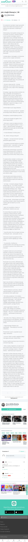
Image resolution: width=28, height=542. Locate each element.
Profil (24, 409)
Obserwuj (8, 20)
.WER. (6, 462)
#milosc (20, 432)
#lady (16, 432)
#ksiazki (7, 432)
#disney (3, 432)
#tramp (24, 432)
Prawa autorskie (3, 526)
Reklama (5, 517)
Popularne (8, 541)
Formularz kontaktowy (5, 531)
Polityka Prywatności (4, 529)
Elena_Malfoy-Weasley (9, 15)
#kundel (12, 432)
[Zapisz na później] (19, 20)
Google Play (10, 512)
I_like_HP (6, 473)
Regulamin (2, 524)
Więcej (25, 541)
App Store (20, 512)
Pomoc (1, 522)
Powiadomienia (19, 541)
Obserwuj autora (12, 409)
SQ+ (14, 1)
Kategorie (13, 541)
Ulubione (15, 20)
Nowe (3, 541)
